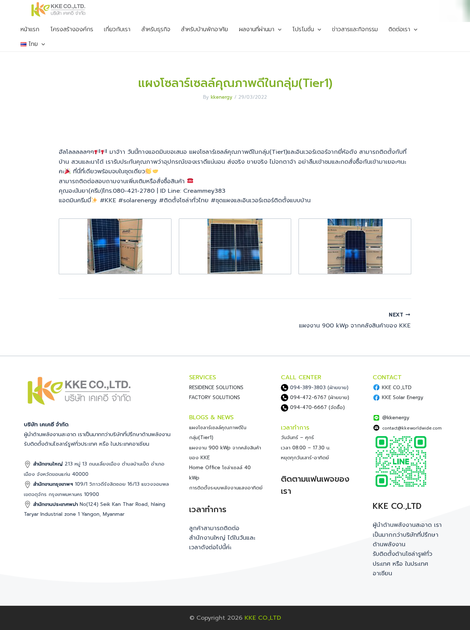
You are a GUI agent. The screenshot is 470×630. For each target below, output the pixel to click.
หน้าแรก (30, 29)
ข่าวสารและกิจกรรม (355, 29)
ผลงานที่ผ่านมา (256, 29)
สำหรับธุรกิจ (155, 29)
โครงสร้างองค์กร (71, 29)
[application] (278, 29)
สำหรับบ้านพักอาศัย (204, 29)
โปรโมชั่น (303, 29)
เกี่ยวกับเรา (117, 29)
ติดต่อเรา (399, 29)
